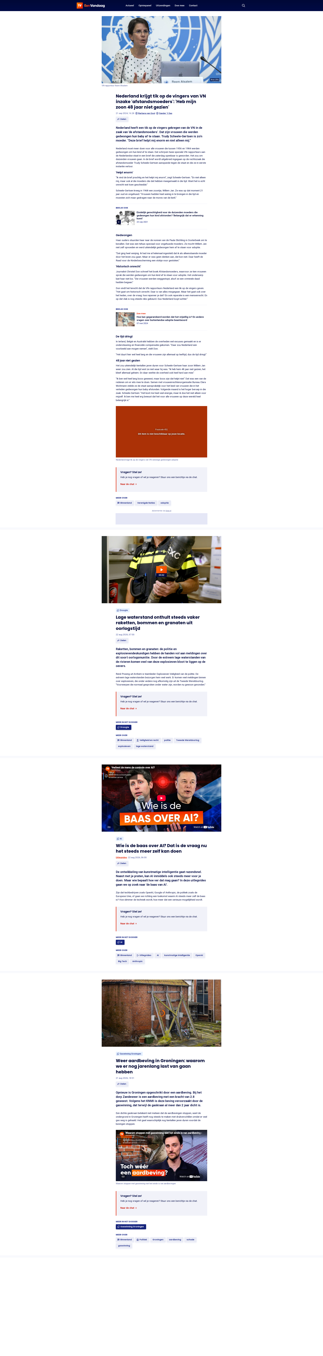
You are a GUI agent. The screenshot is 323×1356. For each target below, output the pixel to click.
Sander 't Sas (165, 113)
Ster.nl (168, 510)
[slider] (161, 446)
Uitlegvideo (121, 857)
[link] (128, 484)
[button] (122, 119)
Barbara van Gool (146, 113)
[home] (91, 6)
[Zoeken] (243, 6)
